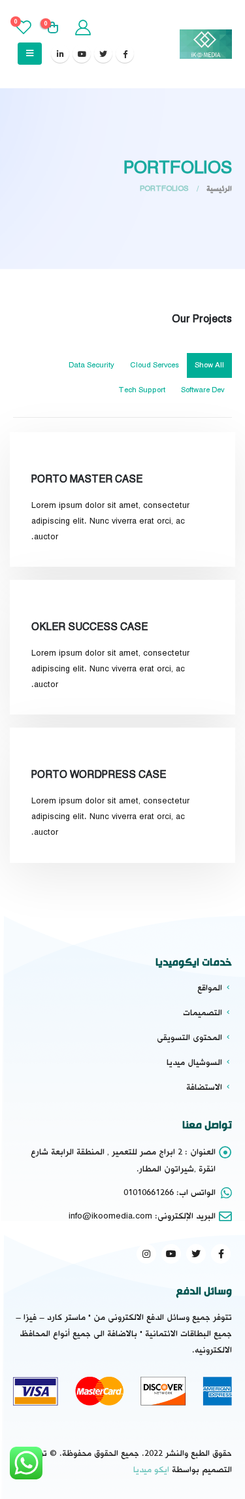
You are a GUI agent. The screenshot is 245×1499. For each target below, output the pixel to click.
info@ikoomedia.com (110, 1216)
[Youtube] (82, 53)
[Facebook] (125, 53)
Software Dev (202, 390)
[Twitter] (103, 53)
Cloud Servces (154, 365)
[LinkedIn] (60, 53)
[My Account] (82, 28)
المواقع (209, 988)
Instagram (146, 1254)
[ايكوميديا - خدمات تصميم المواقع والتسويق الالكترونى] (206, 43)
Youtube (171, 1254)
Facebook (221, 1254)
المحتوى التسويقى (189, 1037)
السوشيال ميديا (194, 1062)
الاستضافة (204, 1087)
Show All (209, 365)
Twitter (196, 1254)
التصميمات (202, 1012)
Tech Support (141, 390)
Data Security (91, 365)
